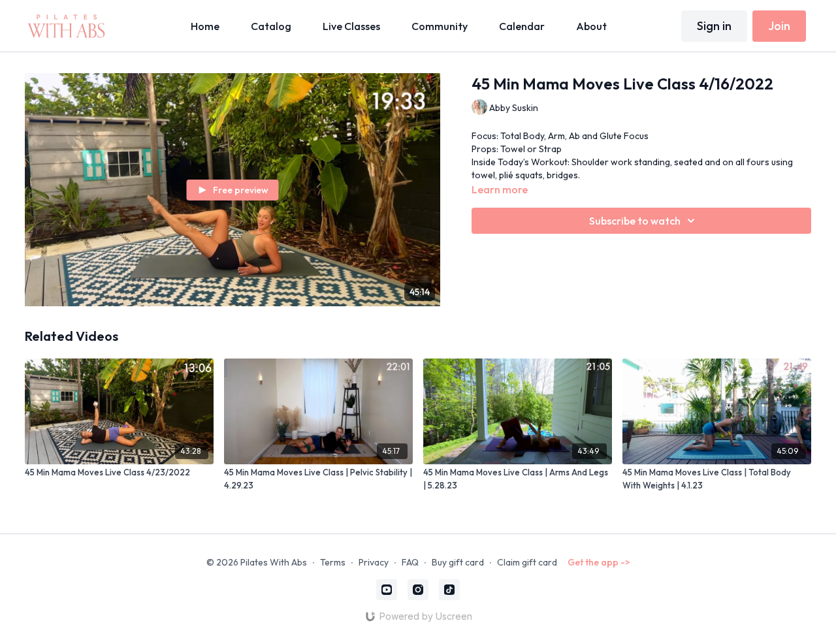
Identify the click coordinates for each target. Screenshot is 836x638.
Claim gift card (527, 562)
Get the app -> (599, 562)
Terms (333, 562)
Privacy (374, 562)
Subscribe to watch (635, 220)
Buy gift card (458, 562)
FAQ (410, 562)
